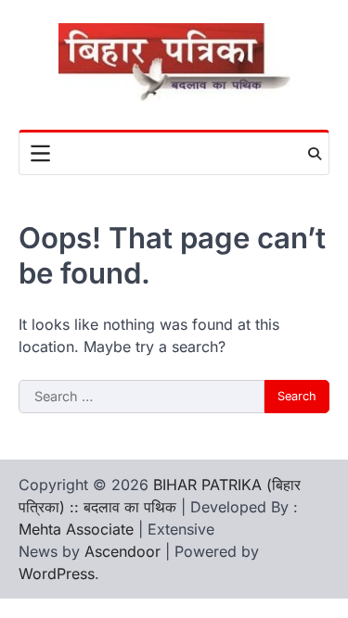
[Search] (315, 154)
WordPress (57, 573)
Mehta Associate (78, 529)
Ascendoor (122, 551)
